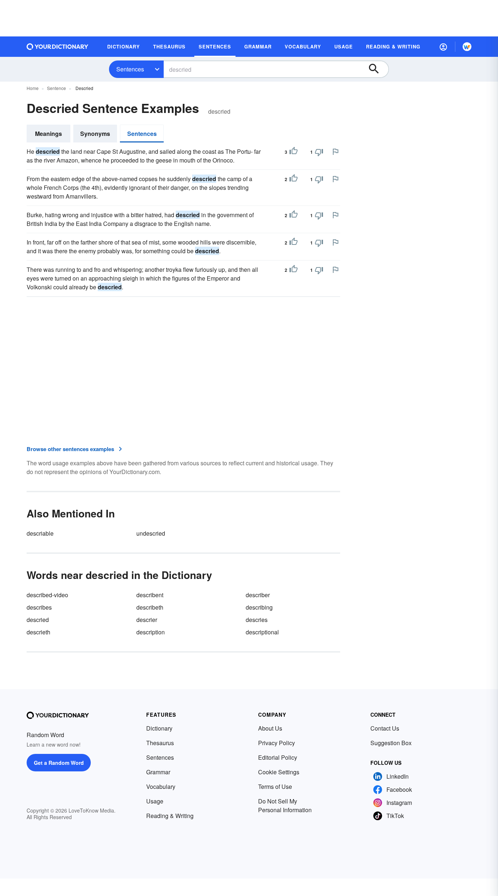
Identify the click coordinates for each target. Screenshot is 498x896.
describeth (149, 607)
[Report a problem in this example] (335, 151)
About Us (270, 728)
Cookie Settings (278, 772)
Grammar (158, 772)
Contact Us (384, 728)
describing (259, 607)
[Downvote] (319, 152)
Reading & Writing (170, 815)
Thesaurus (160, 743)
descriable (40, 533)
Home (33, 88)
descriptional (262, 632)
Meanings (48, 133)
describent (149, 595)
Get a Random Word (59, 762)
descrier (146, 619)
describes (39, 607)
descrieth (38, 632)
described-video (47, 595)
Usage (154, 801)
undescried (150, 533)
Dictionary (159, 728)
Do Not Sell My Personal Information (285, 805)
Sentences (130, 69)
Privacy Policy (276, 743)
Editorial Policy (277, 757)
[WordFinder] (467, 46)
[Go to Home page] (58, 46)
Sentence (56, 88)
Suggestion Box (391, 743)
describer (258, 595)
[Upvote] (293, 152)
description (150, 632)
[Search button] (377, 69)
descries (257, 619)
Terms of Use (275, 786)
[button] (443, 46)
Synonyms (95, 133)
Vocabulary (160, 786)
